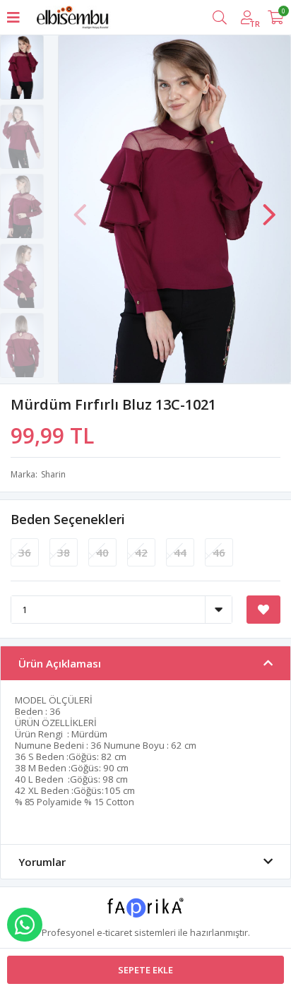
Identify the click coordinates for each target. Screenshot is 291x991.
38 (63, 552)
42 (141, 552)
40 (102, 552)
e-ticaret (114, 932)
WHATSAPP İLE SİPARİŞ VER (24, 925)
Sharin (53, 474)
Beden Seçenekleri (68, 519)
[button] (269, 208)
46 (219, 552)
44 (180, 552)
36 (24, 552)
